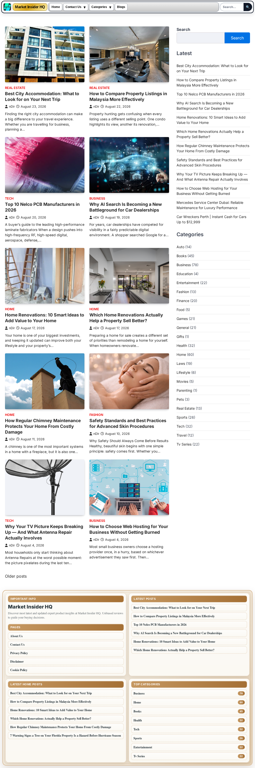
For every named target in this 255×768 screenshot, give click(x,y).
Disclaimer (17, 661)
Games (182, 318)
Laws (181, 363)
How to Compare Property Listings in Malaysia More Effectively (128, 96)
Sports (182, 417)
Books (182, 256)
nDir (12, 106)
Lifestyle (183, 372)
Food (181, 309)
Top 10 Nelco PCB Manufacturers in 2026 (211, 94)
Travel (182, 435)
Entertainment (188, 283)
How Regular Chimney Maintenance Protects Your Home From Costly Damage (43, 426)
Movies (182, 381)
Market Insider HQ (30, 7)
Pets (180, 399)
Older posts (16, 576)
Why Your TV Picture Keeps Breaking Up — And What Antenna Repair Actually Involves (44, 532)
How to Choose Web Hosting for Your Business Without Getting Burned (128, 529)
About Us (16, 636)
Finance (183, 301)
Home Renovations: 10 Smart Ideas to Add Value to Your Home (44, 317)
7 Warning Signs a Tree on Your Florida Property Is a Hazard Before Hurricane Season (65, 735)
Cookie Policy (18, 670)
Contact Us (73, 7)
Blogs (121, 7)
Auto (180, 247)
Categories (99, 7)
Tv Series (184, 444)
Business (97, 198)
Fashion (96, 415)
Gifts (180, 336)
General (183, 327)
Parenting (184, 390)
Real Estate (15, 88)
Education (185, 274)
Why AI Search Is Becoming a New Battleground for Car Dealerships (125, 207)
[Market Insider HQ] (7, 6)
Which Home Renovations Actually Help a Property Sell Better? (126, 317)
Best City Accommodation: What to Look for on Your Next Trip (42, 96)
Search (183, 29)
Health (182, 345)
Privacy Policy (19, 653)
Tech (9, 198)
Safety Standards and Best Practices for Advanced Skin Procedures (127, 423)
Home (56, 7)
